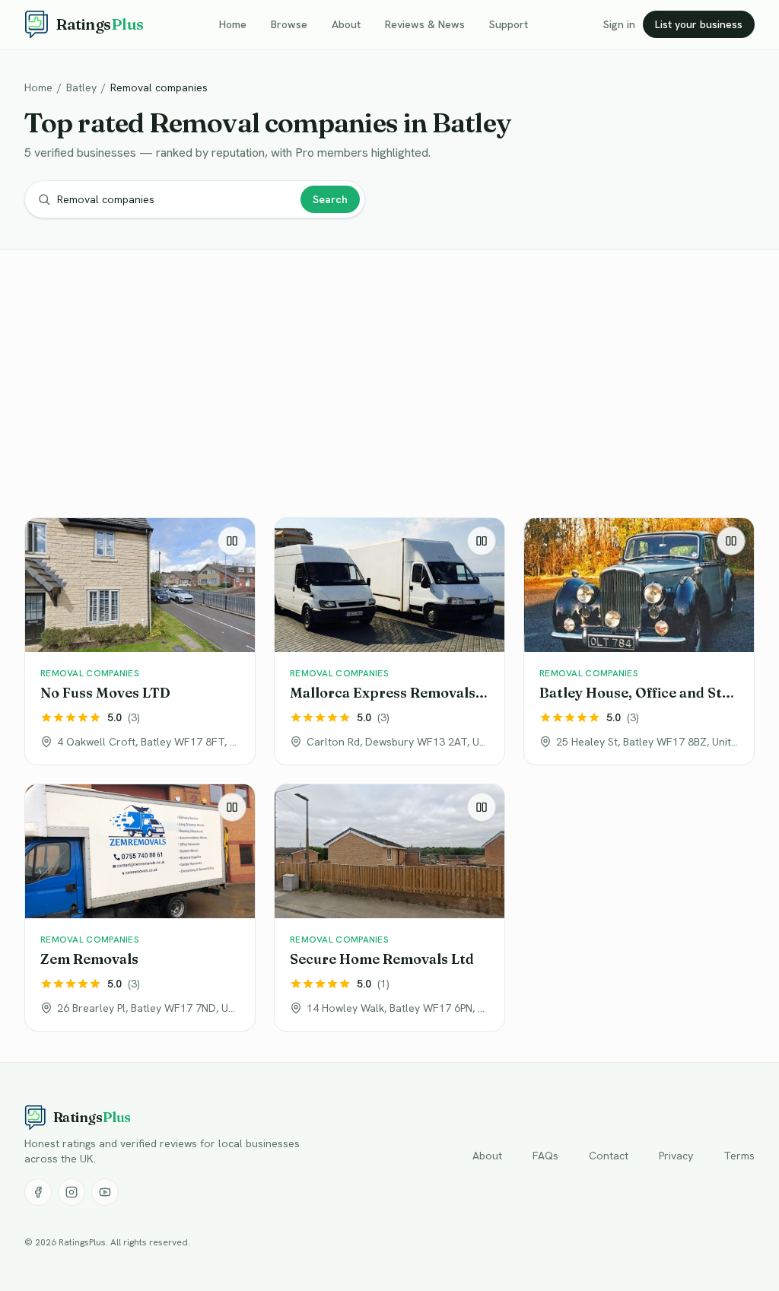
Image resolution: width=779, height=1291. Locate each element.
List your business (698, 24)
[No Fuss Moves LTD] (140, 641)
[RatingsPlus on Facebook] (38, 1192)
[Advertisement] (389, 386)
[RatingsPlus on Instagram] (71, 1192)
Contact (608, 1155)
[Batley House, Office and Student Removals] (639, 641)
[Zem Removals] (140, 907)
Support (508, 24)
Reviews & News (425, 24)
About (346, 24)
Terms (739, 1155)
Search (330, 199)
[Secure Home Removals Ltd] (389, 907)
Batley (81, 87)
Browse (289, 24)
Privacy (676, 1155)
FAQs (545, 1155)
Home (232, 24)
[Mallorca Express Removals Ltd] (389, 641)
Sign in (619, 24)
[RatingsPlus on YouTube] (105, 1192)
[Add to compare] (232, 541)
